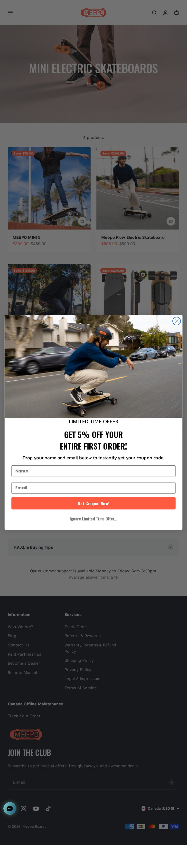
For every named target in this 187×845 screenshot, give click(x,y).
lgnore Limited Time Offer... (93, 518)
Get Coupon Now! (93, 503)
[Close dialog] (177, 321)
